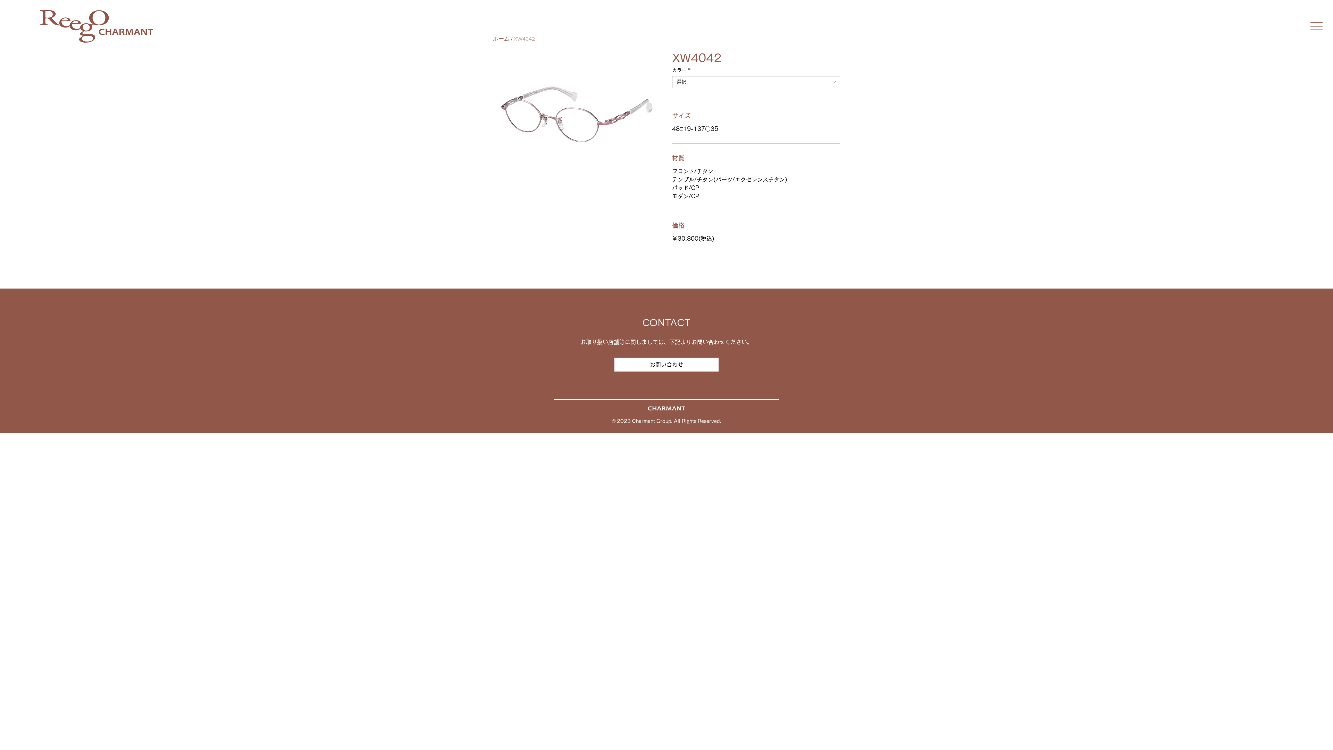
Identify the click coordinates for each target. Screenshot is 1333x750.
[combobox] (756, 82)
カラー (681, 70)
